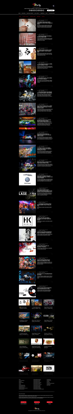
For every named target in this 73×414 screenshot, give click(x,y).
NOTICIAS (43, 16)
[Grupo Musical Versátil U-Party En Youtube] (36, 10)
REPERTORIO (38, 16)
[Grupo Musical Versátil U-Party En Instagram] (33, 10)
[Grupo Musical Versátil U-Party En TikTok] (40, 10)
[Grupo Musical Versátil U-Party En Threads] (41, 10)
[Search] (51, 10)
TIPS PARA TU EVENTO (25, 16)
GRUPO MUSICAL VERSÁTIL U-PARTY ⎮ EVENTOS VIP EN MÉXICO (36, 8)
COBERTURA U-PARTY (32, 16)
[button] (37, 13)
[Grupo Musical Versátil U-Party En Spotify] (43, 10)
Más (46, 16)
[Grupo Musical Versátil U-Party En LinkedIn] (35, 10)
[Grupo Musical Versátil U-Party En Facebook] (29, 10)
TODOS (20, 16)
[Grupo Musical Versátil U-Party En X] (31, 10)
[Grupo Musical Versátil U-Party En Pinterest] (38, 10)
